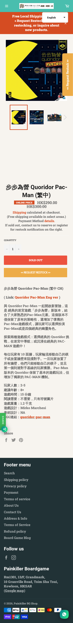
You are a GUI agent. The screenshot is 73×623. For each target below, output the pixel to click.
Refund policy (15, 531)
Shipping (19, 212)
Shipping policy (16, 479)
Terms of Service (17, 525)
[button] (55, 17)
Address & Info (15, 518)
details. (49, 221)
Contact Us (12, 512)
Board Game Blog (17, 537)
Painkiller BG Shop (25, 603)
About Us (11, 505)
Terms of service (17, 499)
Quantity (10, 240)
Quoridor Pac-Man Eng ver (36, 297)
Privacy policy (15, 486)
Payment (11, 492)
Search (9, 473)
